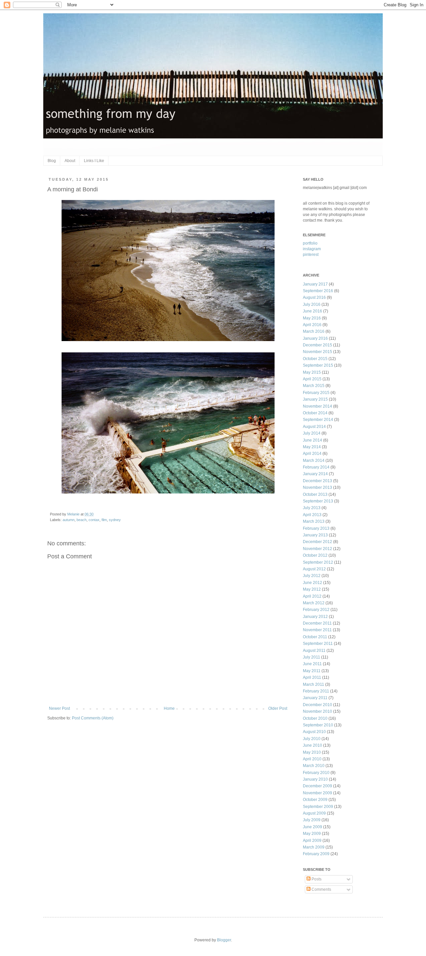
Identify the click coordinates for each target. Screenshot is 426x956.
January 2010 (315, 779)
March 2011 (313, 684)
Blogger (224, 940)
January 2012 (315, 616)
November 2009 (317, 793)
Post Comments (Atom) (92, 718)
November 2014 (317, 406)
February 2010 (316, 772)
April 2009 (312, 840)
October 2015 (315, 358)
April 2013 (312, 514)
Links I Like (94, 160)
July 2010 (311, 738)
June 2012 (312, 582)
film (104, 520)
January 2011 (315, 697)
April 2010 (312, 759)
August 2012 (314, 569)
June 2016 (312, 311)
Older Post (277, 708)
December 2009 (317, 786)
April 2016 (312, 324)
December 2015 (317, 345)
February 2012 (316, 609)
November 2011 (317, 630)
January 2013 (315, 535)
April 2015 (312, 379)
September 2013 (318, 501)
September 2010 (318, 725)
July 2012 (311, 575)
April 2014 (312, 453)
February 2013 (316, 528)
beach (82, 520)
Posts (316, 879)
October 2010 (315, 718)
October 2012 (315, 555)
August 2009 (314, 813)
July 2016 (311, 304)
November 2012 (317, 548)
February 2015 (316, 392)
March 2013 (313, 521)
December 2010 (317, 704)
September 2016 (318, 290)
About (70, 160)
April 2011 (312, 677)
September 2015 (318, 365)
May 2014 (312, 447)
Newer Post (59, 708)
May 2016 (312, 318)
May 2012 (312, 589)
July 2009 (311, 820)
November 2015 (317, 351)
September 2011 (318, 643)
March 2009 (313, 847)
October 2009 (315, 799)
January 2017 (315, 284)
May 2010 (312, 752)
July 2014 (311, 433)
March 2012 (313, 603)
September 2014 (318, 419)
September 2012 (318, 562)
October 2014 (315, 413)
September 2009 (318, 806)
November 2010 (317, 711)
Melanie (74, 514)
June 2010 (312, 745)
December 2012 (317, 541)
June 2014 (312, 440)
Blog (52, 160)
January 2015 (315, 399)
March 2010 (313, 765)
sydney (115, 520)
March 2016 (313, 331)
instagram (312, 249)
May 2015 (312, 372)
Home (169, 708)
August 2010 (314, 731)
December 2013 (317, 480)
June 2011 (312, 664)
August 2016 (314, 297)
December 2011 (317, 623)
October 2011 (315, 637)
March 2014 (313, 460)
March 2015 (313, 385)
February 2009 (316, 854)
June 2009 (312, 827)
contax (94, 520)
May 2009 (312, 833)
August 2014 (314, 426)
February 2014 (316, 467)
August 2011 (314, 650)
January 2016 (315, 338)
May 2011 (311, 671)
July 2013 (311, 507)
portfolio (310, 243)
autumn (69, 520)
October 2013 (315, 494)
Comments (321, 889)
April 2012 (312, 596)
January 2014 (315, 474)
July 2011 (311, 657)
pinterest (311, 254)
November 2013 (317, 487)
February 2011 (316, 691)
